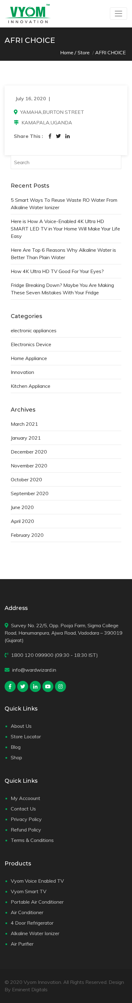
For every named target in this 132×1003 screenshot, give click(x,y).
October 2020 (26, 479)
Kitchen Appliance (30, 386)
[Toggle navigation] (118, 13)
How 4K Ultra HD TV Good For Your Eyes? (57, 271)
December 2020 (29, 452)
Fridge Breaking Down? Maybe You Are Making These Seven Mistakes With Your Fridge (62, 289)
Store (84, 52)
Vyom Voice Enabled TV (37, 881)
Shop (16, 757)
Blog (16, 747)
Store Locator (26, 736)
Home (66, 52)
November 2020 (29, 465)
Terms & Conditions (32, 840)
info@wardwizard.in (34, 670)
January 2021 (26, 438)
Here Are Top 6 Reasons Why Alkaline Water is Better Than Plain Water (63, 253)
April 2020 (22, 521)
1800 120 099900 (32, 655)
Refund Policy (26, 830)
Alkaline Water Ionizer (35, 933)
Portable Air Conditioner (37, 902)
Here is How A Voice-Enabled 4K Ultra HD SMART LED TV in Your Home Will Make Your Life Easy (65, 228)
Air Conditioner (27, 912)
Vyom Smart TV (28, 891)
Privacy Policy (26, 819)
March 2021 (24, 424)
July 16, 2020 (30, 98)
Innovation (22, 372)
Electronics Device (31, 344)
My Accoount (25, 798)
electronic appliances (33, 330)
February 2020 (27, 535)
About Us (21, 726)
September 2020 (30, 493)
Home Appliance (29, 358)
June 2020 (22, 507)
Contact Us (23, 809)
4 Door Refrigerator (32, 923)
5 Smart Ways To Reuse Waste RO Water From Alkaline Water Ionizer (64, 203)
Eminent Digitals (30, 989)
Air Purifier (22, 944)
